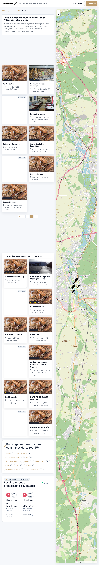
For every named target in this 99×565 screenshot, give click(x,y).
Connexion (92, 3)
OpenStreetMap (86, 562)
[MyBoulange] (9, 3)
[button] (73, 291)
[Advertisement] (28, 49)
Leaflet (78, 562)
